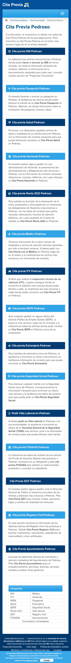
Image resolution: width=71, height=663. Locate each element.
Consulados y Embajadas (35, 621)
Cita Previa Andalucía (18, 20)
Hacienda (37, 597)
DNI (12, 593)
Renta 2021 (16, 610)
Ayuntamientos (40, 617)
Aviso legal (31, 646)
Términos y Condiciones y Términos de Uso (30, 650)
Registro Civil (39, 614)
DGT (12, 614)
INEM (13, 600)
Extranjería (38, 604)
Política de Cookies (31, 660)
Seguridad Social (41, 607)
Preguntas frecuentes (12, 646)
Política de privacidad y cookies (54, 646)
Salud (13, 604)
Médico (36, 593)
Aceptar (47, 660)
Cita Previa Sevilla (37, 20)
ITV (12, 597)
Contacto (57, 650)
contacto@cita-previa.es (14, 638)
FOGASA (15, 617)
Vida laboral (38, 610)
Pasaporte (37, 600)
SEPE (13, 607)
